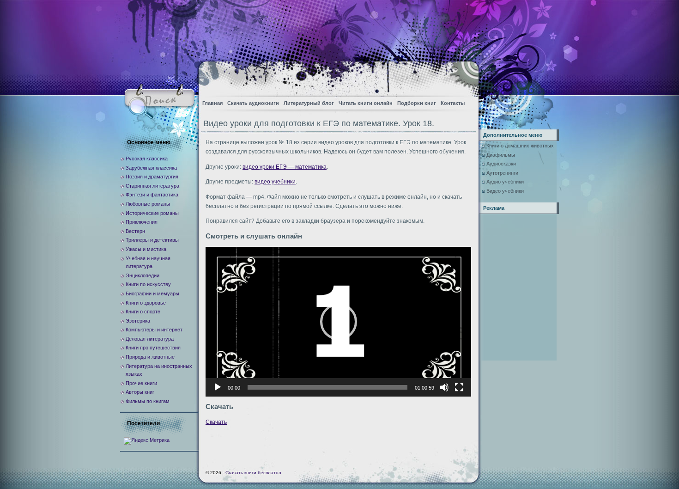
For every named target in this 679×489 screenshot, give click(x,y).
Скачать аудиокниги (253, 103)
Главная (212, 103)
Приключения (142, 222)
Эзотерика (138, 321)
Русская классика (147, 158)
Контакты (453, 103)
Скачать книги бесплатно (253, 472)
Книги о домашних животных (520, 145)
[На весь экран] (459, 387)
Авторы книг (140, 392)
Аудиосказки (501, 163)
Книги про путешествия (153, 347)
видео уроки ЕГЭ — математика (284, 167)
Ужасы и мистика (146, 249)
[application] (338, 321)
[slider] (327, 387)
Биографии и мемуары (152, 293)
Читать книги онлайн (366, 103)
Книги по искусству (148, 284)
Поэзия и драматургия (152, 176)
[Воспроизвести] (217, 387)
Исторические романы (152, 213)
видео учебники (275, 181)
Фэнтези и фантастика (152, 194)
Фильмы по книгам (148, 401)
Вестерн (135, 231)
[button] (338, 321)
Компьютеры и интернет (154, 329)
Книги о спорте (143, 311)
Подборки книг (416, 103)
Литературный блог (309, 103)
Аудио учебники (505, 181)
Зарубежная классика (151, 168)
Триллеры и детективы (152, 240)
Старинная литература (152, 186)
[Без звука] (444, 387)
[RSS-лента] (464, 76)
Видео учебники (505, 191)
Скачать (216, 422)
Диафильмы (500, 155)
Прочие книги (141, 383)
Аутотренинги (502, 173)
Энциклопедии (142, 275)
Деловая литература (150, 339)
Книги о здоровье (146, 303)
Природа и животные (150, 357)
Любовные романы (148, 204)
